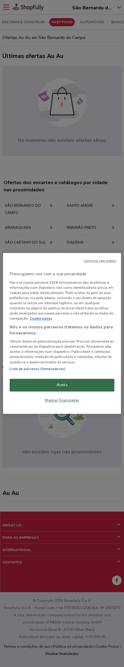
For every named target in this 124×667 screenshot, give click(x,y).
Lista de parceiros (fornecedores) (37, 368)
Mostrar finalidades (62, 400)
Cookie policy (41, 318)
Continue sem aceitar (100, 260)
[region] (62, 333)
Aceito (62, 384)
